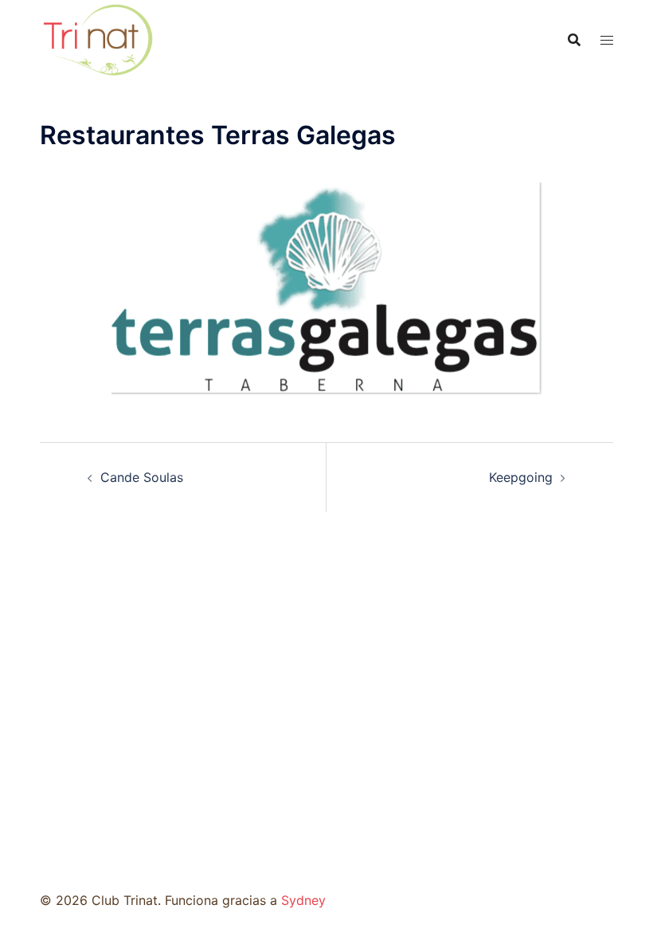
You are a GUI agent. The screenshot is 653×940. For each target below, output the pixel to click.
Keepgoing (521, 477)
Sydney (303, 900)
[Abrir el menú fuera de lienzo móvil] (606, 40)
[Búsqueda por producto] (574, 39)
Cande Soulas (141, 477)
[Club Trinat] (98, 38)
